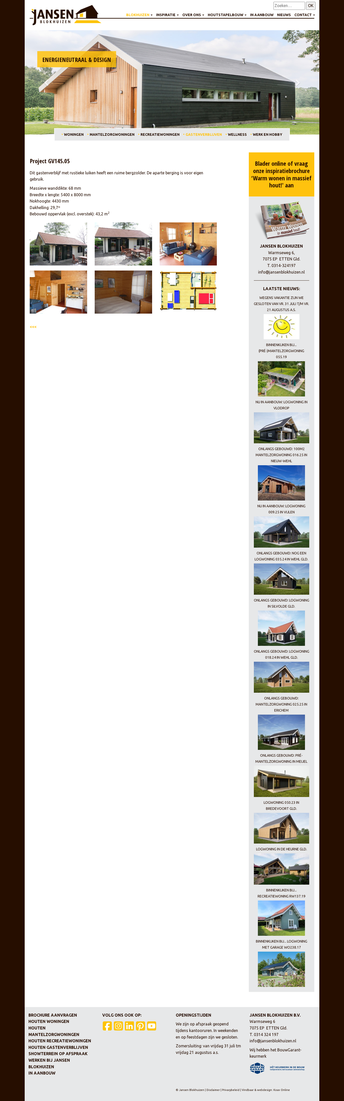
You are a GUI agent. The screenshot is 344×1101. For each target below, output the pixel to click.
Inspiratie (166, 15)
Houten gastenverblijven (58, 1047)
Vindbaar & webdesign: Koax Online (266, 1089)
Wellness (237, 134)
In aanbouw (261, 15)
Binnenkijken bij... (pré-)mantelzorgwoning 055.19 (281, 351)
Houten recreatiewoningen (59, 1041)
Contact (303, 15)
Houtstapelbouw (226, 15)
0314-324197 (283, 265)
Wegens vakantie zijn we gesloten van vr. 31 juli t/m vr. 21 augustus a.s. (281, 304)
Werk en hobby (267, 134)
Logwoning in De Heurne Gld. (281, 849)
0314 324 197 (266, 1034)
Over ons (192, 15)
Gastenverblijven (204, 134)
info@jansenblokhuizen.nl (281, 272)
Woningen (74, 134)
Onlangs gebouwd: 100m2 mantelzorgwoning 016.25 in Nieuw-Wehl (281, 455)
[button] (47, 82)
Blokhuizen (138, 15)
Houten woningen (48, 1021)
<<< (33, 326)
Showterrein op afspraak (58, 1053)
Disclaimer (214, 1089)
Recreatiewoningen (160, 134)
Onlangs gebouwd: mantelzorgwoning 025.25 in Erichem (281, 704)
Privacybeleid (230, 1089)
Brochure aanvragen (52, 1015)
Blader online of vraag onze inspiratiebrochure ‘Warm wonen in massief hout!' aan (281, 174)
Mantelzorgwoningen (112, 134)
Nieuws (284, 15)
